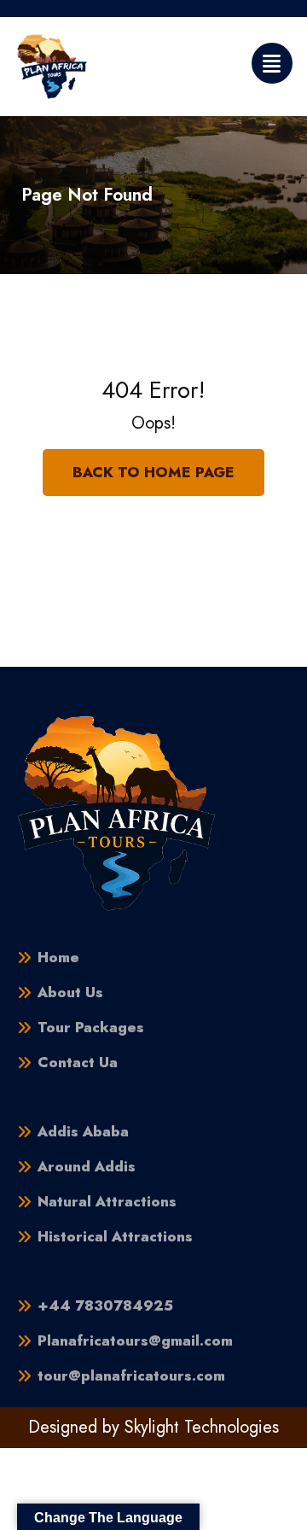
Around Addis (87, 1167)
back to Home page (153, 472)
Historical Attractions (115, 1237)
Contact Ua (78, 1062)
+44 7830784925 (105, 1306)
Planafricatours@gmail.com (135, 1341)
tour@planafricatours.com (131, 1376)
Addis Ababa (83, 1132)
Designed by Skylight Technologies (153, 1427)
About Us (70, 992)
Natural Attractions (107, 1202)
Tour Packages (91, 1027)
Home (58, 957)
